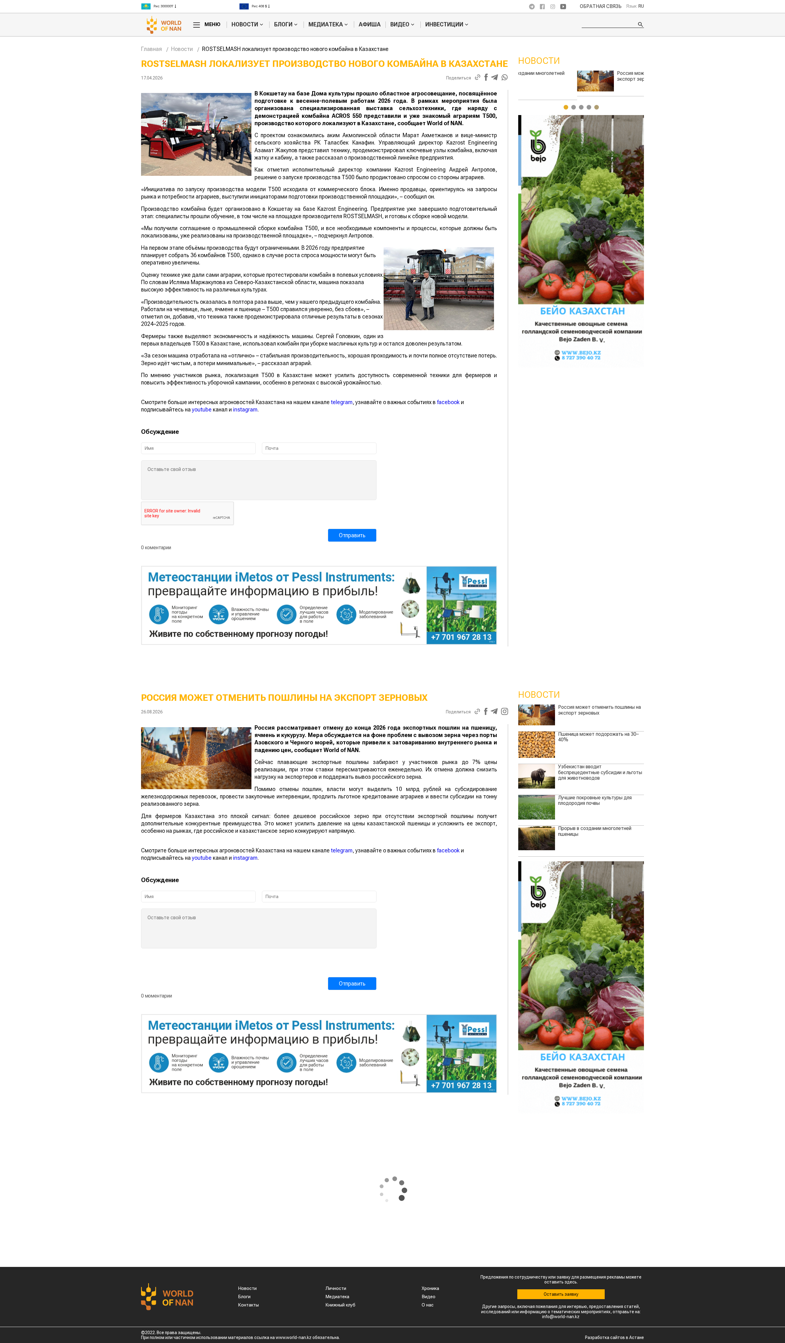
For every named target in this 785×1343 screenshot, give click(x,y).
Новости (245, 24)
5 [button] (596, 107)
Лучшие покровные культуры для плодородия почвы (595, 800)
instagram (245, 409)
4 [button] (589, 107)
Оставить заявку (561, 1294)
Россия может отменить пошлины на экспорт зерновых (599, 710)
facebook (448, 402)
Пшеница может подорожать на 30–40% (598, 737)
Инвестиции (444, 24)
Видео (399, 24)
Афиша (370, 24)
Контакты (248, 1305)
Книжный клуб (340, 1305)
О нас (428, 1305)
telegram (342, 402)
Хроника (430, 1288)
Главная (151, 49)
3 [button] (581, 107)
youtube (202, 409)
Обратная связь (601, 6)
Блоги (283, 24)
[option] (190, 4)
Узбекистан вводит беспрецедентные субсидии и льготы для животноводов (611, 78)
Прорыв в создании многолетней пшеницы (594, 831)
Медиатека (325, 24)
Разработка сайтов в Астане (614, 1337)
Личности (335, 1288)
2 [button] (573, 107)
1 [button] (566, 107)
